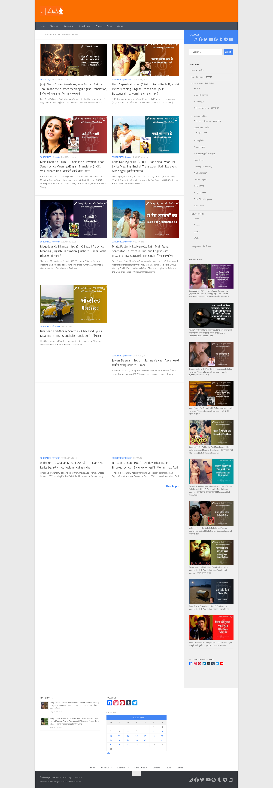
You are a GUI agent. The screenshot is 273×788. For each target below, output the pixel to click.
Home (43, 26)
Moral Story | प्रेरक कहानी (204, 153)
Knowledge (199, 101)
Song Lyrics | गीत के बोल (122, 80)
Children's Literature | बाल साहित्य (207, 121)
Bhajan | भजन (201, 132)
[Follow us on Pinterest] (216, 39)
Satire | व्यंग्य (199, 186)
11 (119, 736)
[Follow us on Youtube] (211, 39)
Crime (196, 219)
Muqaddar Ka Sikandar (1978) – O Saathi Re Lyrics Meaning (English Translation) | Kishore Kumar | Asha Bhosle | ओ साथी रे (73, 251)
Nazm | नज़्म (198, 160)
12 (128, 736)
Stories (120, 26)
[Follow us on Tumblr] (221, 39)
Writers (99, 26)
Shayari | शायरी (200, 192)
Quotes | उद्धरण (200, 179)
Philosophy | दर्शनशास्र (203, 166)
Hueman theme (74, 781)
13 (136, 736)
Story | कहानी (199, 205)
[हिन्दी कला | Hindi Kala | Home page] (52, 11)
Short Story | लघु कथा (203, 199)
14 (145, 736)
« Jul (108, 753)
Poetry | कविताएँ (200, 173)
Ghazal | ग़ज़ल (46, 80)
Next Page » (172, 486)
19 (128, 740)
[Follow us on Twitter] (206, 39)
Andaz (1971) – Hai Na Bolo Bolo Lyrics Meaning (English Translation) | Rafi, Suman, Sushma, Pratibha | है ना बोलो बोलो (210, 531)
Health (197, 88)
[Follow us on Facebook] (201, 39)
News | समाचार (197, 214)
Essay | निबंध (199, 140)
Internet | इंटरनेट (201, 95)
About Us (54, 26)
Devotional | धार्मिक (201, 127)
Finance (197, 225)
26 (128, 744)
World (196, 238)
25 (119, 744)
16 (162, 736)
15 (153, 736)
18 (119, 740)
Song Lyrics (84, 26)
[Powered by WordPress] (51, 781)
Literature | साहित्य (198, 116)
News (109, 26)
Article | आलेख (197, 70)
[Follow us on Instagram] (195, 39)
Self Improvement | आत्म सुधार (206, 108)
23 (162, 740)
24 (111, 744)
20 (136, 740)
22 (153, 740)
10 (111, 736)
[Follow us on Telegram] (226, 39)
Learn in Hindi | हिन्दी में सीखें (202, 83)
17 (111, 740)
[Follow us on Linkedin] (231, 39)
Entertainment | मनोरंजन (201, 77)
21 (145, 740)
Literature (68, 26)
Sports (197, 231)
